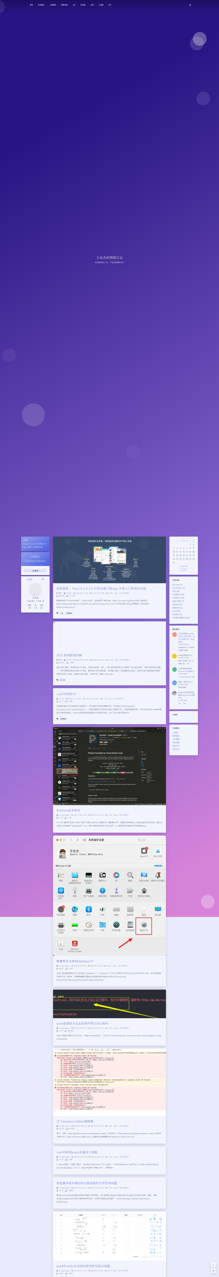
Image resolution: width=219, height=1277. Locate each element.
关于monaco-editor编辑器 (74, 1121)
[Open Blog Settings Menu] (213, 1270)
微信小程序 (176, 601)
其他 (174, 591)
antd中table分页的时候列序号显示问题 (83, 1266)
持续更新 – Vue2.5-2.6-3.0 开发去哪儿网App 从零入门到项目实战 (101, 588)
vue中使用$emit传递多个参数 (76, 1152)
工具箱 (175, 732)
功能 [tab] (42, 579)
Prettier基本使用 (68, 810)
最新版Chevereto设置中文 (186, 670)
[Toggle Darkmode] (213, 1264)
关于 (190, 655)
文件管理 (176, 739)
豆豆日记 (176, 749)
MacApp (176, 584)
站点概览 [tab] (30, 579)
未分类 (175, 611)
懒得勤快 (176, 736)
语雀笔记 (176, 746)
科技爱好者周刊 (178, 617)
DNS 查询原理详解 (69, 655)
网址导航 (176, 742)
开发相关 (176, 597)
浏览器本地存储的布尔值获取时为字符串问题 (86, 1183)
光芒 (180, 633)
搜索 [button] (36, 570)
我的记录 (176, 604)
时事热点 (176, 607)
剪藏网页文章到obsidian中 (74, 961)
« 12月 (183, 570)
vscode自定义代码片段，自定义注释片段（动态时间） (186, 637)
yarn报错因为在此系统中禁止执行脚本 (82, 1023)
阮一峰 (63, 680)
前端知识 (69, 613)
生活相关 (176, 614)
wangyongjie (64, 815)
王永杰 (69, 593)
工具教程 (176, 594)
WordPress (177, 588)
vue (62, 613)
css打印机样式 (66, 694)
